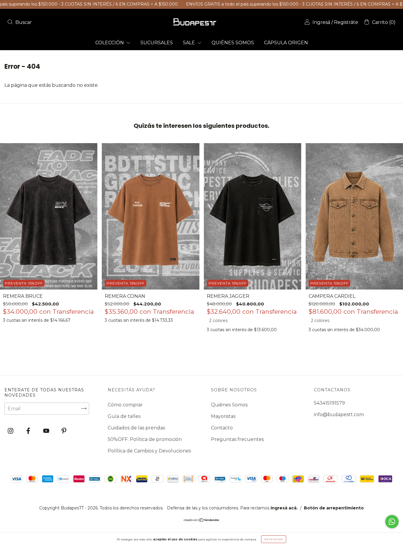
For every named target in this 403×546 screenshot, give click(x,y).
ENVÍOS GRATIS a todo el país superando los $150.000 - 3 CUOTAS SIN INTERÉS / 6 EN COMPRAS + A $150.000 (279, 4)
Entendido (273, 539)
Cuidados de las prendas (136, 428)
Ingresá (321, 22)
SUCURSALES (156, 42)
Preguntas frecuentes (237, 439)
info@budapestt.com (339, 414)
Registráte (346, 22)
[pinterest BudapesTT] (64, 431)
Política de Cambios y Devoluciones (149, 451)
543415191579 (329, 403)
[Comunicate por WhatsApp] (392, 521)
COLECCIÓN (110, 42)
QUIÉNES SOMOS (233, 42)
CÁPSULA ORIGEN (286, 42)
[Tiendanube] (201, 520)
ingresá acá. (284, 508)
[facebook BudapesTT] (28, 431)
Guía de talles (124, 416)
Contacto (222, 428)
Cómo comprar (125, 405)
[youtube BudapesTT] (46, 431)
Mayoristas (223, 416)
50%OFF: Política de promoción (145, 439)
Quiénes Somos (229, 405)
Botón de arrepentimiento (334, 508)
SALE (189, 42)
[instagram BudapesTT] (11, 431)
